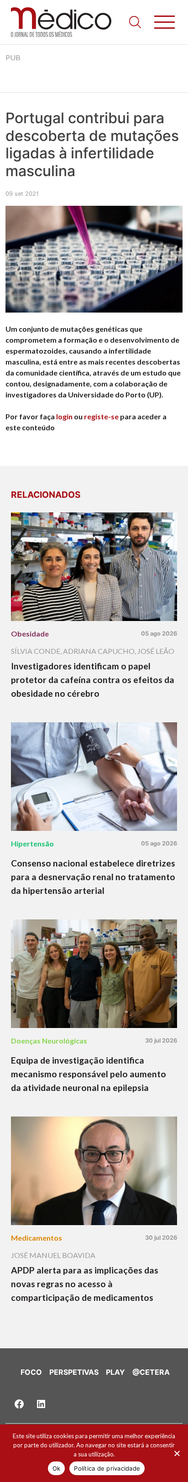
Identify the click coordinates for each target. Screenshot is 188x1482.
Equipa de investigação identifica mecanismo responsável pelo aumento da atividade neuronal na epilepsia (88, 1074)
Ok (56, 1468)
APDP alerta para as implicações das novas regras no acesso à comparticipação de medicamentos (84, 1284)
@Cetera (151, 1372)
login (64, 416)
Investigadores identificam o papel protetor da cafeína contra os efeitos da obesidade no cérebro (92, 680)
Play (115, 1372)
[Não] (176, 1453)
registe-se (101, 416)
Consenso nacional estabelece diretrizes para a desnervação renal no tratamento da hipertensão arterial (93, 877)
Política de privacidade (107, 1468)
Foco (31, 1372)
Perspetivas (74, 1372)
